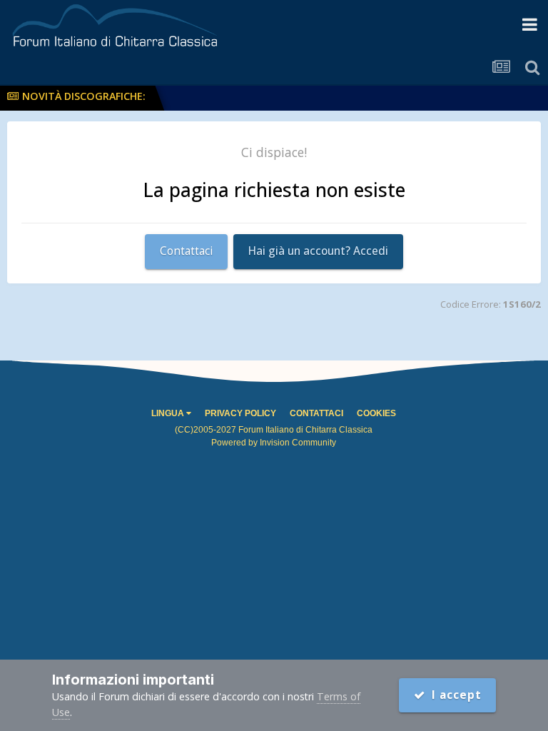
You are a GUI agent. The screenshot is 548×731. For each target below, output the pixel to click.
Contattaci (186, 250)
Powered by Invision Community (273, 443)
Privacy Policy (240, 413)
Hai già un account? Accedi (318, 250)
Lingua (168, 413)
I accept (453, 694)
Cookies (376, 413)
